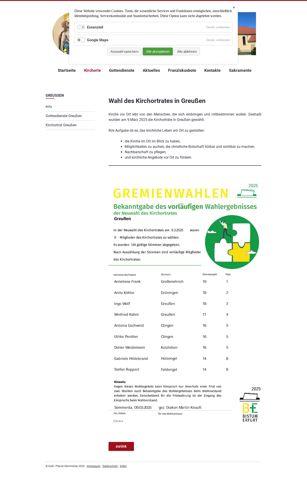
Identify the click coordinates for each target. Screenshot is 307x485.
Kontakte (212, 70)
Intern (123, 466)
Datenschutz (110, 466)
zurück (121, 446)
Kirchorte (92, 70)
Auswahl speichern (124, 51)
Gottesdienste (121, 70)
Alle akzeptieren (157, 51)
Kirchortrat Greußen (61, 125)
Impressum (93, 466)
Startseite (67, 70)
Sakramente (240, 70)
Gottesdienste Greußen (64, 116)
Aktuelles (151, 70)
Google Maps (97, 40)
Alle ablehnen (187, 51)
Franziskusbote (182, 70)
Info (49, 107)
